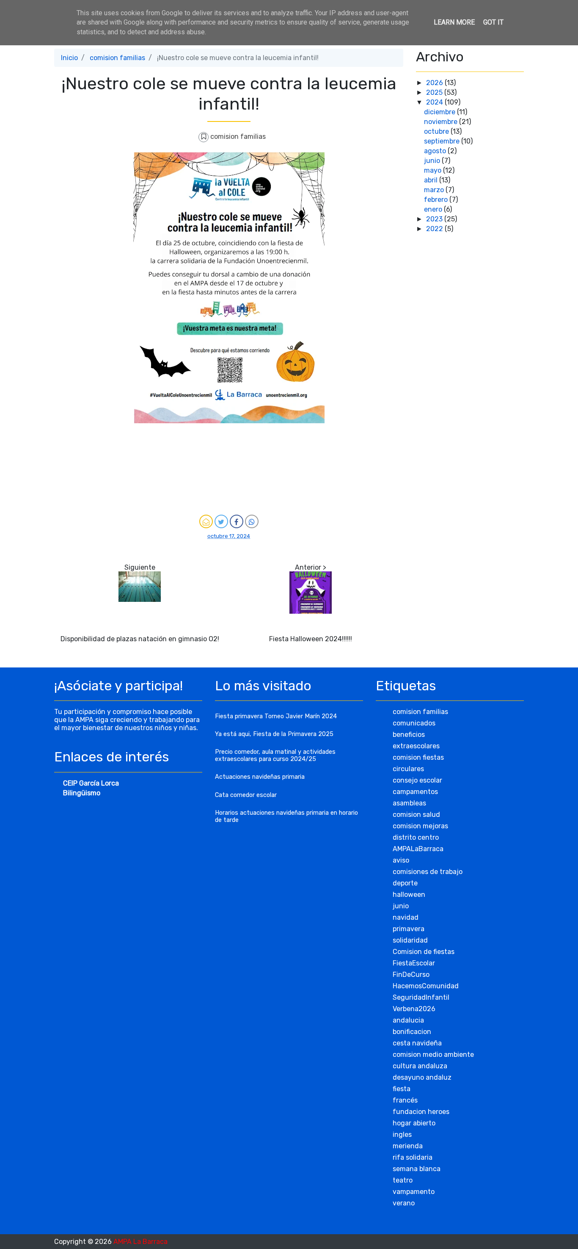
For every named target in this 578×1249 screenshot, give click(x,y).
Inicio (69, 58)
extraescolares (416, 746)
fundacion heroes (421, 1112)
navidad (405, 917)
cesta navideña (417, 1043)
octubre (437, 131)
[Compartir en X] (221, 521)
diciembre (440, 112)
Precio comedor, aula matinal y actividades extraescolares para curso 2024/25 (275, 755)
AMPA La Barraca (140, 1242)
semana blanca (416, 1169)
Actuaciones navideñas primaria (260, 776)
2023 (435, 219)
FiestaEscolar (414, 963)
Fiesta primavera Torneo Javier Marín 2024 (276, 716)
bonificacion (412, 1032)
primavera (408, 929)
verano (404, 1203)
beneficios (409, 735)
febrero (436, 200)
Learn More (454, 22)
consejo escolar (417, 780)
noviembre (441, 122)
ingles (402, 1134)
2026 (435, 83)
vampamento (414, 1192)
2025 (435, 92)
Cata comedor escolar (246, 795)
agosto (436, 151)
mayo (433, 170)
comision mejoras (420, 826)
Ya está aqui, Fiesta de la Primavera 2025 (274, 734)
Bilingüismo (81, 793)
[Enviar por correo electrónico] (206, 521)
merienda (408, 1146)
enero (434, 209)
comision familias (117, 58)
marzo (435, 190)
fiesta (401, 1089)
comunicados (414, 723)
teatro (403, 1180)
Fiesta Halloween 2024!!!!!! (310, 639)
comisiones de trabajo (427, 872)
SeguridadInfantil (421, 997)
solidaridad (410, 940)
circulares (408, 769)
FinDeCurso (411, 975)
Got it (493, 22)
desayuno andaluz (422, 1077)
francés (405, 1100)
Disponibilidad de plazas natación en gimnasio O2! (140, 639)
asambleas (409, 803)
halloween (409, 895)
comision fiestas (418, 757)
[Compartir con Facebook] (236, 521)
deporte (405, 883)
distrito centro (416, 837)
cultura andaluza (420, 1066)
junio (433, 161)
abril (431, 180)
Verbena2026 (414, 1009)
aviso (401, 860)
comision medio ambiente (433, 1054)
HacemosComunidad (426, 986)
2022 (435, 229)
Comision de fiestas (423, 952)
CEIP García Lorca (91, 783)
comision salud (416, 815)
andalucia (408, 1020)
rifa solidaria (412, 1157)
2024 (435, 102)
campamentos (415, 792)
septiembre (442, 141)
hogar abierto (414, 1123)
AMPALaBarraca (418, 849)
